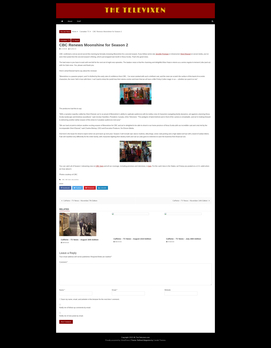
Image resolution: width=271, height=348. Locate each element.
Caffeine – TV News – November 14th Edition (190, 201)
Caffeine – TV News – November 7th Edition (80, 201)
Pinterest (90, 188)
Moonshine (75, 179)
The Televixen (135, 10)
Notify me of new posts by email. (71, 316)
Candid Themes (160, 340)
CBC (63, 179)
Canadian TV (65, 40)
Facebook (66, 188)
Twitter (78, 188)
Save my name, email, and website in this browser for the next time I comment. (90, 299)
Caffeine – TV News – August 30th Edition (79, 240)
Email (114, 290)
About (70, 21)
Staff (79, 21)
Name (62, 290)
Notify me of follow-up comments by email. (75, 307)
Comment (63, 262)
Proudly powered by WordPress (117, 340)
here (149, 166)
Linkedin (103, 188)
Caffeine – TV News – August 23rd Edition (132, 239)
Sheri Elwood (185, 54)
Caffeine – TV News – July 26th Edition (183, 239)
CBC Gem (99, 166)
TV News (75, 40)
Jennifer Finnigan (162, 54)
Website (168, 290)
